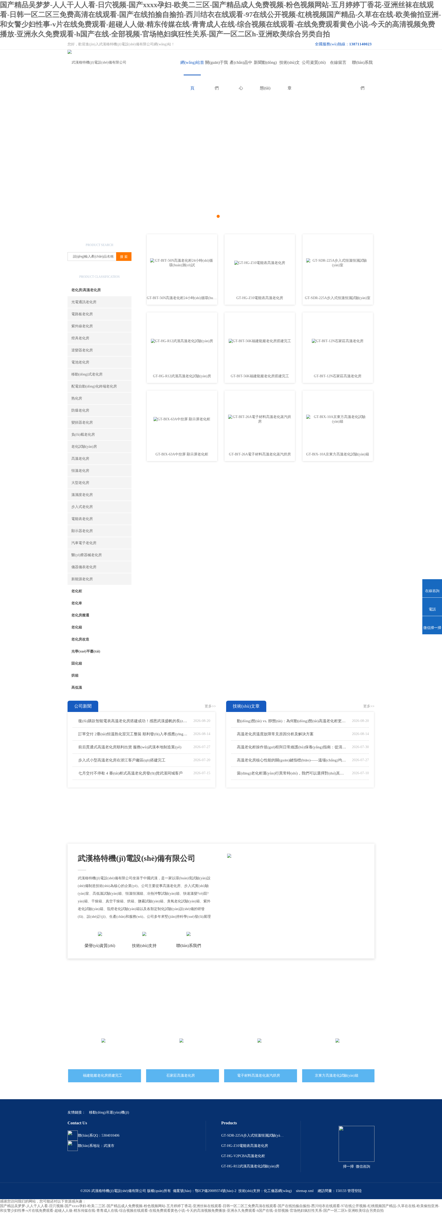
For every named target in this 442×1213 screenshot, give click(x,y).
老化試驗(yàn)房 (84, 446)
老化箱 (76, 627)
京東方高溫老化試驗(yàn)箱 (336, 1075)
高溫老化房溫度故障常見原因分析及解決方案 (275, 734)
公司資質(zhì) (314, 62)
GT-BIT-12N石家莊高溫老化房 (337, 376)
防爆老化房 (80, 410)
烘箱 (75, 675)
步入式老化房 (82, 507)
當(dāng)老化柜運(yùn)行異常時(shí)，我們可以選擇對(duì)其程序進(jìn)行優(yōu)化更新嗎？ (292, 773)
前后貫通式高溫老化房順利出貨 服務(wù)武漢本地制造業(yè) (129, 747)
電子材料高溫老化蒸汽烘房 (258, 1075)
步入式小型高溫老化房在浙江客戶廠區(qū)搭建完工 (121, 760)
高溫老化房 (80, 459)
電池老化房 (80, 362)
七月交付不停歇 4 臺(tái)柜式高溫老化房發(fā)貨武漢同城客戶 (130, 773)
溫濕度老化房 (82, 495)
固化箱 (76, 663)
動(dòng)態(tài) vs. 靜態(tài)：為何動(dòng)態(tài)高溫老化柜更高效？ (292, 721)
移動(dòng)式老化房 (87, 374)
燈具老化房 (80, 338)
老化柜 (76, 591)
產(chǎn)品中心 (241, 67)
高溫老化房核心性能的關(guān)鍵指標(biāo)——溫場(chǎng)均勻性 (292, 760)
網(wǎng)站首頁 (192, 67)
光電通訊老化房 (83, 302)
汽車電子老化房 (83, 543)
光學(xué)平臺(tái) (85, 651)
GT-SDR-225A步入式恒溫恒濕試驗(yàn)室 (337, 298)
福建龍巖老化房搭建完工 (102, 1075)
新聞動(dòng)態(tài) (265, 67)
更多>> (210, 706)
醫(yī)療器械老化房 (86, 555)
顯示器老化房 (82, 531)
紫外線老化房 (82, 326)
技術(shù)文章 (289, 67)
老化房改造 (80, 639)
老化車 (76, 603)
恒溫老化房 (80, 471)
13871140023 (360, 44)
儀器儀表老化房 (83, 567)
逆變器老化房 (82, 350)
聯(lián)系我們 (362, 67)
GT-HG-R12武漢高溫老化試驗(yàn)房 (182, 376)
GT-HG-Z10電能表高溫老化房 (259, 298)
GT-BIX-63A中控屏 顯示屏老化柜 (182, 454)
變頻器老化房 (82, 422)
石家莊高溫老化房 (180, 1075)
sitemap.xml (305, 1191)
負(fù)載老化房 (83, 434)
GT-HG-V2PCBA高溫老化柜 (243, 1156)
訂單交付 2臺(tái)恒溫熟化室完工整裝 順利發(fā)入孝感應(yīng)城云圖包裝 (133, 734)
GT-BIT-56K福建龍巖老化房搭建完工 (260, 376)
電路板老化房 (82, 314)
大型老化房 (80, 483)
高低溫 (76, 687)
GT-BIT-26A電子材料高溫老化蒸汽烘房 (260, 454)
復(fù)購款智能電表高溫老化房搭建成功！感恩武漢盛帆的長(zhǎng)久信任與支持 (133, 721)
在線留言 (338, 62)
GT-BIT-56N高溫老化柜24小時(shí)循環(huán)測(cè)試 (182, 298)
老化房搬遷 (80, 615)
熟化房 (76, 398)
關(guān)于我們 (216, 67)
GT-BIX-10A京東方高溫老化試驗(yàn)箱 (337, 454)
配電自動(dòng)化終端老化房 (94, 386)
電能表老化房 (82, 519)
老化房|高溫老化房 (86, 290)
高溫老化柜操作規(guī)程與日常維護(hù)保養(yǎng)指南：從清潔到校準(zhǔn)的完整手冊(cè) (292, 747)
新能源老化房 (82, 579)
